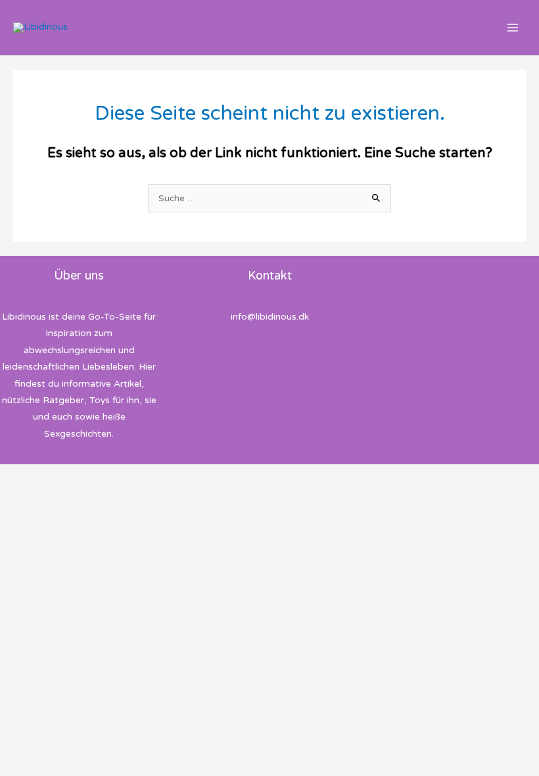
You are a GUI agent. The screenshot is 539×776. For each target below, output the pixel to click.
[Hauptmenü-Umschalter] (513, 27)
